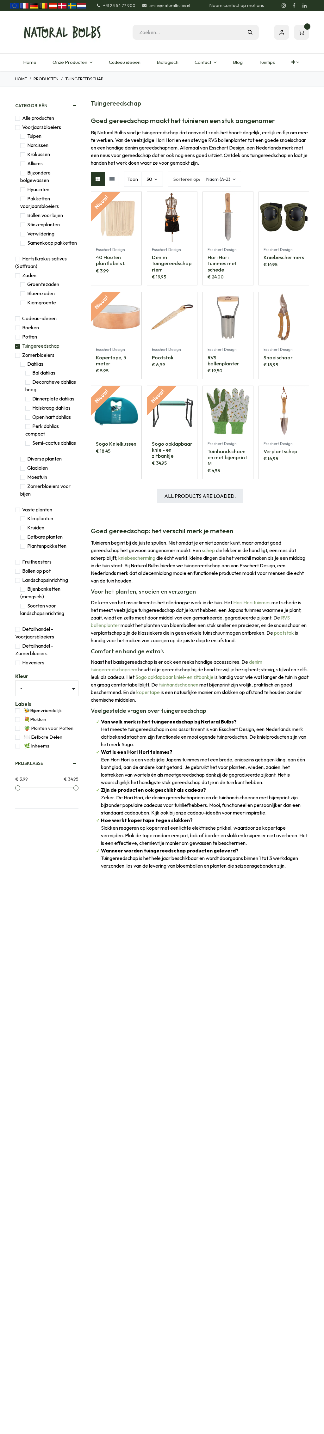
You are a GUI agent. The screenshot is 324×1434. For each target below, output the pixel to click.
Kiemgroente (41, 302)
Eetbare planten (45, 537)
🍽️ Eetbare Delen (43, 737)
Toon (133, 179)
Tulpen (34, 136)
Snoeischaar (278, 357)
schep (208, 550)
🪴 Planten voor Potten (48, 728)
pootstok (284, 633)
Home (21, 78)
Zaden (29, 275)
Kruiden (35, 527)
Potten (29, 336)
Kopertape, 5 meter (111, 360)
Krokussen (38, 154)
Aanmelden (281, 32)
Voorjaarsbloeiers (41, 127)
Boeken (30, 327)
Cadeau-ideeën (39, 318)
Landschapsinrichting (45, 580)
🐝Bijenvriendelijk (43, 710)
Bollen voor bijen (45, 215)
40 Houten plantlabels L (111, 260)
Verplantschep (280, 451)
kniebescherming (136, 558)
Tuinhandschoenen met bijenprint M (227, 457)
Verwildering (40, 233)
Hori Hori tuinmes (252, 602)
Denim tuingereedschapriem (171, 263)
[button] (204, 179)
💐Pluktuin (35, 719)
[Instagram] (283, 5)
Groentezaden (43, 284)
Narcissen (37, 145)
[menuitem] (29, 62)
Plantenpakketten (46, 546)
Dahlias (35, 364)
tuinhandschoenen (178, 684)
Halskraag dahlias (51, 408)
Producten (46, 78)
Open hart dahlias (51, 417)
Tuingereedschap (40, 346)
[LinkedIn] (304, 5)
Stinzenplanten (43, 224)
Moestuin (37, 477)
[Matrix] (98, 179)
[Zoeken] (250, 32)
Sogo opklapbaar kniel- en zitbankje (174, 677)
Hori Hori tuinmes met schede (222, 263)
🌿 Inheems (36, 746)
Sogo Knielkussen (116, 444)
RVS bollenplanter (223, 360)
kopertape (148, 692)
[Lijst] (112, 179)
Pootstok (162, 357)
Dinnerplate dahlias (53, 398)
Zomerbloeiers (38, 355)
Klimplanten (40, 518)
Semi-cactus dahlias (54, 443)
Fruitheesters (37, 561)
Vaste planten (37, 509)
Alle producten (38, 118)
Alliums (35, 163)
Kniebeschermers (284, 257)
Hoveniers (33, 662)
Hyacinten (38, 189)
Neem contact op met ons (236, 5)
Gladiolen (37, 468)
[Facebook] (294, 5)
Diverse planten (44, 458)
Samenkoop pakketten (52, 243)
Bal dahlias (43, 372)
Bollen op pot (36, 571)
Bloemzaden (41, 293)
